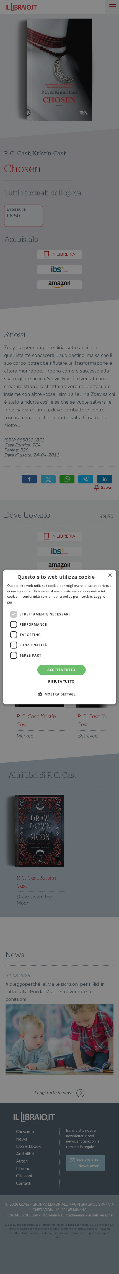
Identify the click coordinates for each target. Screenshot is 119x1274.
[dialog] (59, 637)
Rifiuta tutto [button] (61, 681)
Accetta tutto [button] (61, 669)
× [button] (110, 575)
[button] (59, 694)
